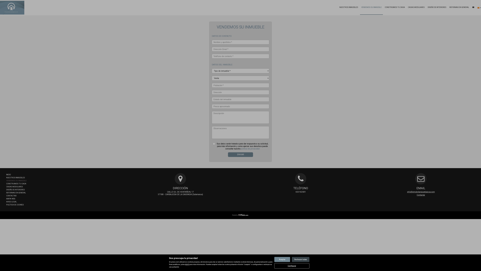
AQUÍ (187, 264)
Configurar (292, 266)
